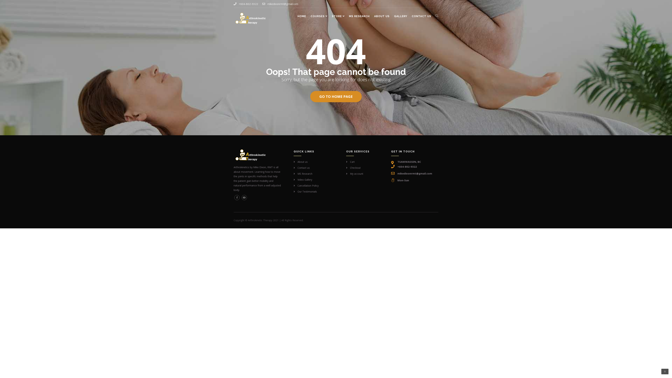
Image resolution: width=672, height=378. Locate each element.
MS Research (359, 16)
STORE (337, 16)
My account (356, 173)
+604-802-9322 (248, 4)
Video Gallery (305, 179)
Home (302, 16)
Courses (318, 16)
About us (382, 16)
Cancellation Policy (308, 185)
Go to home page (336, 96)
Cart (352, 161)
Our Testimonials (307, 191)
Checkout (355, 167)
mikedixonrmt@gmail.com (282, 4)
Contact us (421, 16)
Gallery (400, 16)
